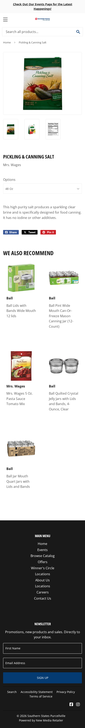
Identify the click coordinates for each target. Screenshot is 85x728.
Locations (42, 574)
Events (42, 550)
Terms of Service (41, 696)
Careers (43, 592)
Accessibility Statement (37, 692)
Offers (42, 562)
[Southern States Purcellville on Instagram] (78, 704)
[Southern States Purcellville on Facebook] (71, 704)
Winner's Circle (42, 568)
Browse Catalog (43, 556)
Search (12, 692)
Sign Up (42, 678)
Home (7, 42)
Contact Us (42, 598)
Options (9, 179)
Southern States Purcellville (46, 716)
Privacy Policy (66, 692)
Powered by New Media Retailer (41, 720)
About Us (42, 580)
